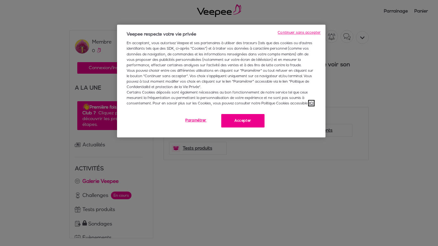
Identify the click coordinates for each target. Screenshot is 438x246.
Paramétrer (195, 120)
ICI (311, 103)
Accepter (242, 120)
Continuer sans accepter (299, 32)
